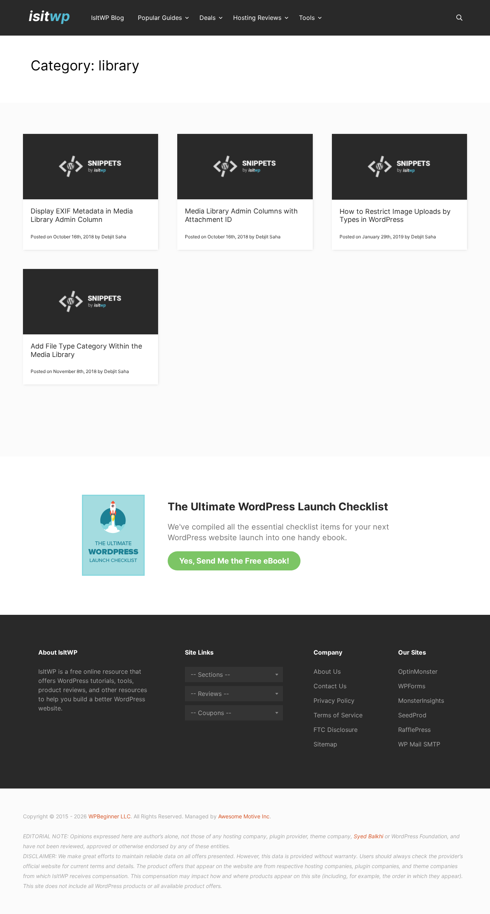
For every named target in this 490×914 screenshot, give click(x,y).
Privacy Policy (334, 700)
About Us (327, 671)
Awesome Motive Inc (244, 816)
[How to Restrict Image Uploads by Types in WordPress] (399, 166)
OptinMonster (418, 671)
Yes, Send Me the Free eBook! (234, 560)
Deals (207, 18)
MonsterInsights (421, 700)
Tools (307, 18)
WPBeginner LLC (109, 816)
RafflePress (414, 729)
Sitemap (325, 744)
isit (49, 16)
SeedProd (412, 715)
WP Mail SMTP (419, 744)
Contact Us (330, 686)
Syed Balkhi (368, 836)
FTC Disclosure (336, 729)
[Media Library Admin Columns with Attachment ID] (244, 166)
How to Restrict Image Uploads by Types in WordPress (395, 215)
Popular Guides (160, 18)
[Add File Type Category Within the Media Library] (90, 301)
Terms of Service (338, 715)
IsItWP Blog (107, 18)
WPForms (411, 686)
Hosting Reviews (257, 18)
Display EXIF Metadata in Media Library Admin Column (82, 215)
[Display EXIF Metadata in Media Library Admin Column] (90, 166)
